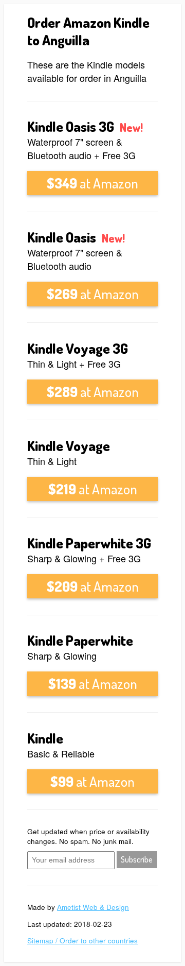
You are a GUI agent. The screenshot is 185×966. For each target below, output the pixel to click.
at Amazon (92, 183)
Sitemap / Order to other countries (82, 940)
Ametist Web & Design (93, 907)
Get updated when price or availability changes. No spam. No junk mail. (88, 836)
